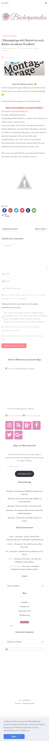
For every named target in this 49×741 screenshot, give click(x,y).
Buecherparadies (9, 48)
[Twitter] (9, 435)
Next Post (40, 229)
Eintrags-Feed (24, 606)
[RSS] (18, 425)
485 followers (24, 622)
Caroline (9, 544)
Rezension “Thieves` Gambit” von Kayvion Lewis (24, 506)
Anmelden (24, 602)
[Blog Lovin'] (27, 426)
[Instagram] (9, 425)
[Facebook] (37, 425)
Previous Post (10, 229)
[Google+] (18, 435)
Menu (6, 3)
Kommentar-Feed (24, 611)
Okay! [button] (14, 736)
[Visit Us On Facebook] (14, 415)
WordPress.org (24, 615)
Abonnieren (24, 473)
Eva (7, 551)
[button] (30, 730)
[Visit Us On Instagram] (31, 415)
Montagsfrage (10, 36)
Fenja (11, 537)
